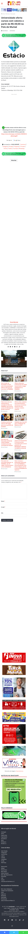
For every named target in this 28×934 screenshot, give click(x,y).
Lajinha (3, 856)
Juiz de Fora (4, 854)
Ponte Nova (4, 869)
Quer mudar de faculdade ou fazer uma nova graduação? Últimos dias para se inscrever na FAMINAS (7, 386)
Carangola (3, 832)
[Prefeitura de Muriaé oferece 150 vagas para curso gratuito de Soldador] (7, 417)
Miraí (2, 840)
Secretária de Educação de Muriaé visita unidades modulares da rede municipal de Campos (7, 442)
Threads (22, 146)
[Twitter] (13, 347)
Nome (3, 501)
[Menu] (2, 4)
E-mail (3, 507)
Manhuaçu (3, 862)
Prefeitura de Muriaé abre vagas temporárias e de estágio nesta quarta (12, 362)
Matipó (3, 868)
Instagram (5, 146)
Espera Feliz (4, 835)
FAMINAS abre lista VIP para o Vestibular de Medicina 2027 (21, 423)
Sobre (8, 908)
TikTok (5, 148)
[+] (5, 843)
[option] (14, 358)
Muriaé (3, 843)
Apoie (17, 909)
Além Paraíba (4, 851)
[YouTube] (15, 347)
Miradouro (3, 842)
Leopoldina (3, 859)
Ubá (2, 878)
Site (2, 513)
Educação (12, 13)
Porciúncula (4, 898)
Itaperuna (3, 894)
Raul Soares (4, 871)
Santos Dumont (5, 873)
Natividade (3, 897)
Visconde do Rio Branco (7, 881)
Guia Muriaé (5, 30)
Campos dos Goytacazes (7, 890)
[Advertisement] (14, 110)
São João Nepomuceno (6, 874)
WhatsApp (21, 148)
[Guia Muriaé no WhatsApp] (14, 35)
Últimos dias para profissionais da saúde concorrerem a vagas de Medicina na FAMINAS (21, 386)
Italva (2, 892)
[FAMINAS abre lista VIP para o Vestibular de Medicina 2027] (21, 417)
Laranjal (3, 857)
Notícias (8, 13)
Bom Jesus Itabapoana (6, 889)
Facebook (23, 144)
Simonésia (3, 876)
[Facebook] (11, 347)
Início (3, 13)
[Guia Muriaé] (14, 3)
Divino (2, 833)
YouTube (15, 148)
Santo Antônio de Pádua (7, 900)
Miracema (3, 895)
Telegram (16, 146)
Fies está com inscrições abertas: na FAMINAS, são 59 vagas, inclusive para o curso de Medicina (7, 463)
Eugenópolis (4, 837)
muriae (14, 160)
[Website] (8, 347)
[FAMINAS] (14, 9)
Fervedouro (4, 838)
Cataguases (4, 852)
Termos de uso (14, 908)
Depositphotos (19, 771)
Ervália (2, 861)
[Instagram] (17, 347)
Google (11, 146)
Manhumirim (4, 866)
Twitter (10, 148)
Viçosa (2, 879)
